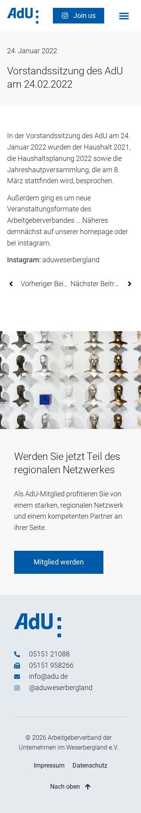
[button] (124, 16)
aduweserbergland (70, 260)
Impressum (49, 765)
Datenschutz (89, 765)
